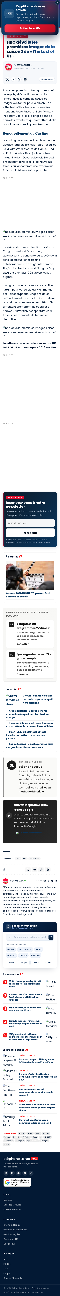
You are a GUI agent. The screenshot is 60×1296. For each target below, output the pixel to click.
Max (24, 858)
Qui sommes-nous (12, 1209)
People (24, 962)
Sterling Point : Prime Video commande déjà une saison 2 (35, 1121)
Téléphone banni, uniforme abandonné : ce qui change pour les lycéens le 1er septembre (25, 1037)
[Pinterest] (52, 881)
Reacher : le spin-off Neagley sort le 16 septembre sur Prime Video (37, 1061)
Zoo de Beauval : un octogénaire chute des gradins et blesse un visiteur (29, 745)
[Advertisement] (30, 203)
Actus (39, 949)
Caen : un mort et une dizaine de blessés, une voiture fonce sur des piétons (26, 735)
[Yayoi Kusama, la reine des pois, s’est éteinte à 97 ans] (51, 1010)
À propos (7, 1200)
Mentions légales (11, 1234)
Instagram (20, 1141)
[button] (41, 869)
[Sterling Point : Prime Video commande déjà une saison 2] (10, 1121)
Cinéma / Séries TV (17, 36)
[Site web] (37, 881)
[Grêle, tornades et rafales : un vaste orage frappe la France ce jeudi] (51, 1024)
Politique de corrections (15, 1229)
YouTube (26, 1137)
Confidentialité (10, 1239)
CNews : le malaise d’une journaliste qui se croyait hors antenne (38, 699)
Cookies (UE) (9, 1243)
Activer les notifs (30, 28)
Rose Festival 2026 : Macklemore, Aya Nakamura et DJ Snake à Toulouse (26, 997)
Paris (38, 1133)
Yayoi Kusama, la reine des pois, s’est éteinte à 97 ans (25, 1009)
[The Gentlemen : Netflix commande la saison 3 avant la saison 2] (10, 1090)
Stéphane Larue (23, 65)
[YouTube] (44, 881)
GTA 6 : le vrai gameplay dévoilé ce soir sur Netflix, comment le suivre (25, 984)
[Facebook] (41, 881)
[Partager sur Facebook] (13, 79)
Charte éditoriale (12, 1225)
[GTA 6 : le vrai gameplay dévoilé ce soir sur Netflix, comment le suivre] (51, 984)
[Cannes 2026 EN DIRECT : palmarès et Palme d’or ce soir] (30, 575)
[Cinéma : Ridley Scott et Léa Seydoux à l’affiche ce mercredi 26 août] (10, 1075)
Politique (35, 955)
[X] (5, 1173)
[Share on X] (7, 79)
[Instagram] (48, 881)
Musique (44, 1141)
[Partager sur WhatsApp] (19, 79)
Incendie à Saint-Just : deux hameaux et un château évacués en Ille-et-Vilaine (29, 725)
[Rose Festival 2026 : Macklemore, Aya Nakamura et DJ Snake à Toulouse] (51, 997)
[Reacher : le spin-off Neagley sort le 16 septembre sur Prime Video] (10, 1060)
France (21, 1133)
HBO (18, 858)
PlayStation (34, 858)
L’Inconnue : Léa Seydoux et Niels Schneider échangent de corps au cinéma (37, 1107)
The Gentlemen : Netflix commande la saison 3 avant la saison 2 (36, 1092)
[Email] (25, 79)
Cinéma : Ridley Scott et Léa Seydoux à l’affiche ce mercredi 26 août (38, 1077)
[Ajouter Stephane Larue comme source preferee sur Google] (30, 836)
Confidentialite (43, 542)
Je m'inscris (30, 532)
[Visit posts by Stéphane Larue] (8, 67)
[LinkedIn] (56, 881)
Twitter (7, 1137)
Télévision (8, 1141)
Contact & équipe (12, 1204)
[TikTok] (31, 1173)
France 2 (11, 955)
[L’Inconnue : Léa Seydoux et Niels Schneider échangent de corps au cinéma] (10, 1105)
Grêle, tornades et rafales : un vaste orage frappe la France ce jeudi (25, 1024)
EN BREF (10, 949)
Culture (23, 955)
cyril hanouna (25, 949)
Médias (46, 1133)
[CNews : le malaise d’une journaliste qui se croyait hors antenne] (13, 699)
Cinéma (48, 962)
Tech (36, 962)
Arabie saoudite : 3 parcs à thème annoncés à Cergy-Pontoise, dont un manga (27, 714)
